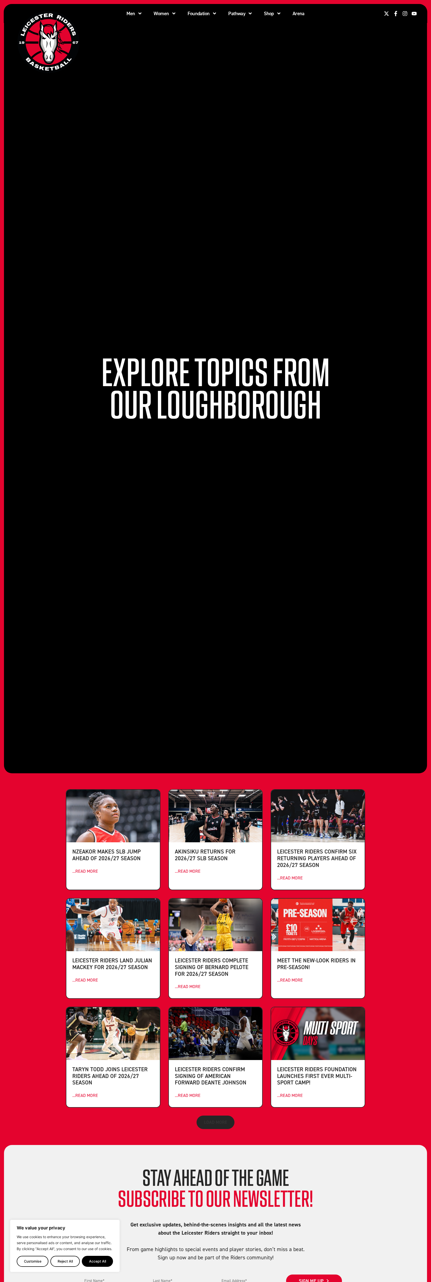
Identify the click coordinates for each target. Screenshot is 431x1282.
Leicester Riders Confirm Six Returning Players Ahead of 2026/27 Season (317, 858)
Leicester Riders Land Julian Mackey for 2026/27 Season (112, 964)
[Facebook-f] (395, 13)
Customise (32, 1261)
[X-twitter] (386, 13)
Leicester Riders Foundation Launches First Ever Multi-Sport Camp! (317, 1076)
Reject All (65, 1261)
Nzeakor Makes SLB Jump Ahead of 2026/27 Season (106, 855)
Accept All (97, 1261)
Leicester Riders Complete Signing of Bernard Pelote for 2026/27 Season (211, 967)
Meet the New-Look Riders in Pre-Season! (316, 964)
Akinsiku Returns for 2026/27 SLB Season (205, 855)
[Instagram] (405, 13)
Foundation (199, 13)
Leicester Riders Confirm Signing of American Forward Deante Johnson (210, 1076)
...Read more (85, 871)
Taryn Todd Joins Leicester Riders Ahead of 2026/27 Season (110, 1076)
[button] (215, 1122)
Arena (299, 13)
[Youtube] (414, 13)
